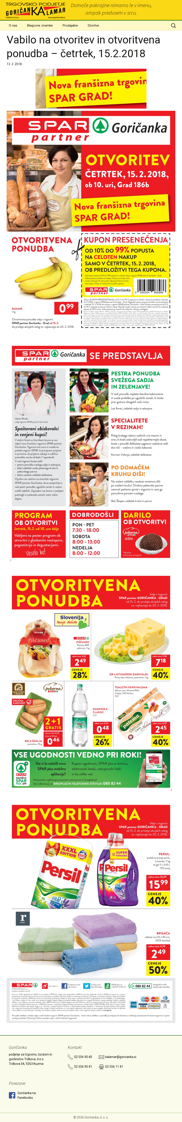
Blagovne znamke (40, 25)
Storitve (93, 25)
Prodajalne (70, 25)
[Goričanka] (35, 10)
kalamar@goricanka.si (120, 1057)
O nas (13, 25)
